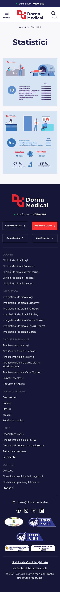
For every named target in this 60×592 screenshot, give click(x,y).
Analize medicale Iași (16, 345)
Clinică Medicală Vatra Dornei (21, 272)
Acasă (22, 27)
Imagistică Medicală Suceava (21, 302)
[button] (45, 226)
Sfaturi (7, 408)
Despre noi (9, 397)
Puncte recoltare (13, 378)
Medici (7, 414)
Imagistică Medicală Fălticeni (21, 308)
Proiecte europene (15, 451)
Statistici (36, 27)
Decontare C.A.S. (13, 433)
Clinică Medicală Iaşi (15, 260)
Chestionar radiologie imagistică (23, 476)
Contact (8, 470)
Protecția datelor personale (30, 568)
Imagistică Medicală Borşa (19, 331)
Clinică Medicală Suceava (18, 266)
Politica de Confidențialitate (30, 562)
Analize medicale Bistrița (18, 356)
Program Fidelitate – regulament (23, 445)
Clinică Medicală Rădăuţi (18, 277)
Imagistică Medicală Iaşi (18, 297)
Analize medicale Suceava (19, 351)
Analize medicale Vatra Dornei (21, 372)
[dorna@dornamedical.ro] (14, 502)
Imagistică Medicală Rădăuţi (21, 314)
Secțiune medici (13, 420)
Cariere (7, 403)
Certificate (9, 457)
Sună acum (31, 3)
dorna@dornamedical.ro (32, 502)
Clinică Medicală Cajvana (18, 283)
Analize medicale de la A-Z (19, 439)
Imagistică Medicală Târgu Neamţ (24, 325)
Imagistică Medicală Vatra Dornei (23, 320)
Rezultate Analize (14, 383)
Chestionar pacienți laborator (21, 482)
